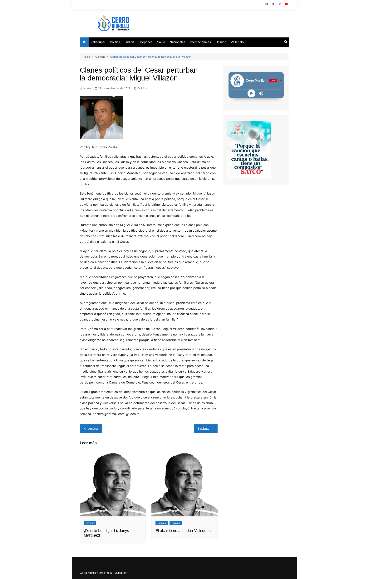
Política (115, 42)
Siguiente (203, 428)
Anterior (93, 428)
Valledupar (98, 42)
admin (87, 88)
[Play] (251, 93)
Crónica (161, 523)
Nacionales (177, 42)
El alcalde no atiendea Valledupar (183, 530)
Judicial (130, 42)
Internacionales (200, 42)
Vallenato (237, 42)
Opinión (220, 42)
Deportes (146, 42)
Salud (161, 42)
